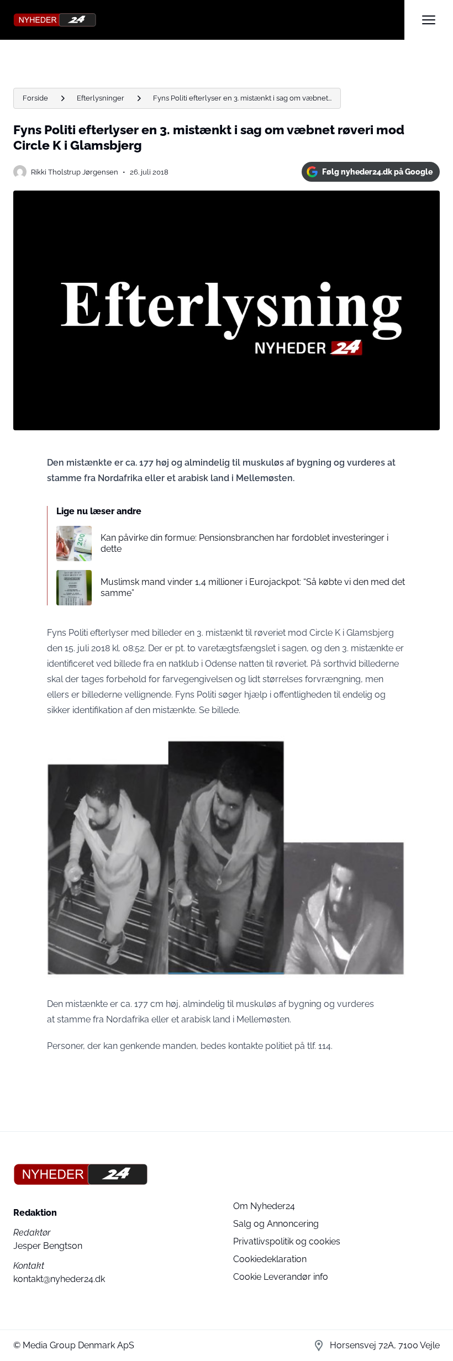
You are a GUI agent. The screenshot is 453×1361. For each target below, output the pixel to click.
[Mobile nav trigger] (429, 20)
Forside (35, 98)
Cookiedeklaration (270, 1259)
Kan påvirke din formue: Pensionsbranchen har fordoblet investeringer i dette (244, 542)
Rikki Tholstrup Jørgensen (74, 172)
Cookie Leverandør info (280, 1277)
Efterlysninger (100, 98)
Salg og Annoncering (276, 1223)
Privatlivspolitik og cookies (286, 1241)
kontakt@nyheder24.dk (59, 1279)
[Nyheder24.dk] (208, 20)
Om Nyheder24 (264, 1206)
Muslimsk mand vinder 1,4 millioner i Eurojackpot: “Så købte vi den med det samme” (253, 587)
